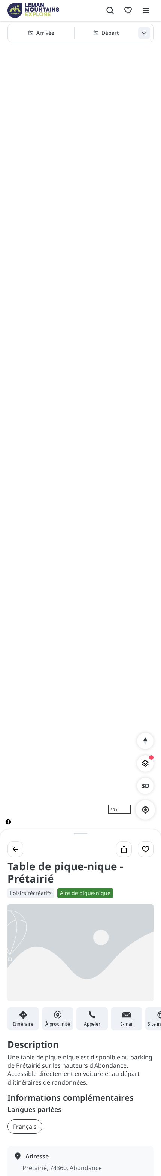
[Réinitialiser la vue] (145, 741)
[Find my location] (145, 809)
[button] (80, 33)
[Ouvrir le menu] (146, 10)
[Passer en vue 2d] (145, 786)
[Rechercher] (110, 10)
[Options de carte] (145, 763)
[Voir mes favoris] (128, 10)
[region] (80, 429)
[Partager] (124, 849)
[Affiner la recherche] (144, 33)
